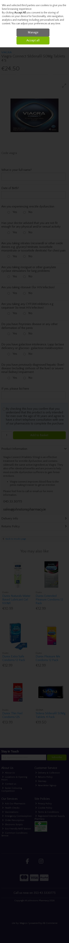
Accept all (32, 40)
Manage (33, 32)
